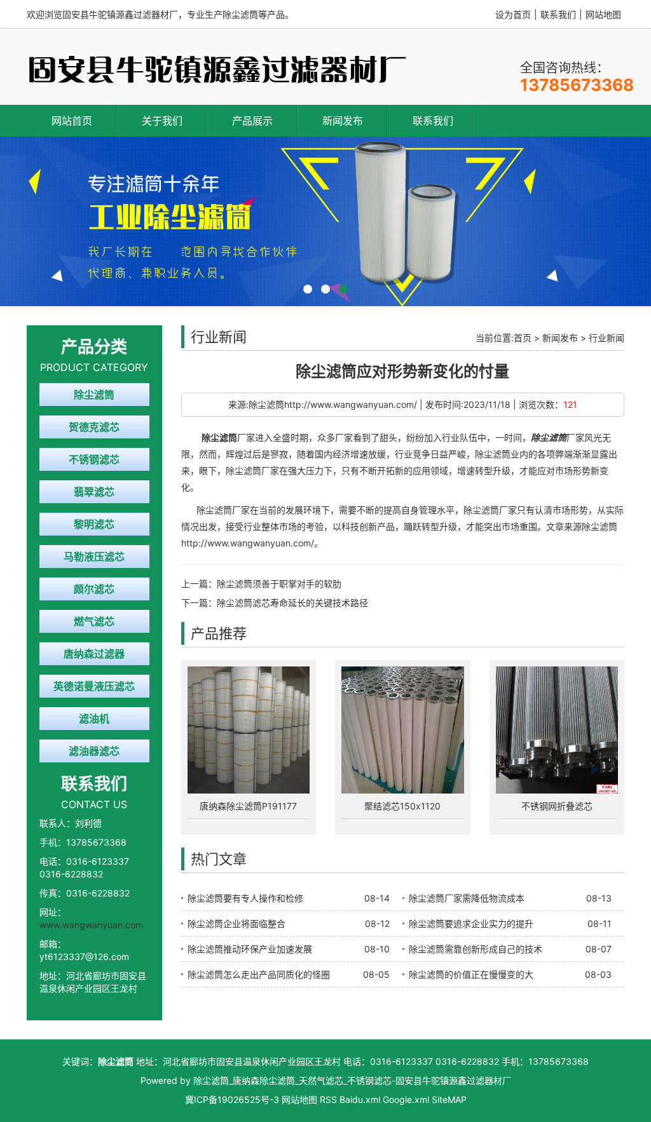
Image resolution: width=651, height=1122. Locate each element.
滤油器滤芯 (94, 751)
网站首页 (71, 120)
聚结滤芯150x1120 (402, 806)
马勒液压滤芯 (94, 556)
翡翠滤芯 (94, 491)
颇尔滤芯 (94, 589)
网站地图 (603, 14)
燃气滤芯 (94, 621)
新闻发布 (342, 120)
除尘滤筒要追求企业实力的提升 (471, 923)
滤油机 (94, 718)
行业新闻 (606, 337)
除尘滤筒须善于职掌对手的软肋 (279, 583)
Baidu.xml (359, 1099)
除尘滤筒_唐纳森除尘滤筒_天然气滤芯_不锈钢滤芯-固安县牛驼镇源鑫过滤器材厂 (352, 1080)
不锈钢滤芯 (94, 459)
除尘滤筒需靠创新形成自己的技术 (475, 948)
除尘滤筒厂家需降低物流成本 (466, 898)
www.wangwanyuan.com (91, 924)
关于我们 (162, 120)
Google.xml (406, 1099)
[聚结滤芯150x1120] (402, 730)
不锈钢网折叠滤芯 (557, 806)
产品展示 (252, 120)
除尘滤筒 (94, 394)
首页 (522, 337)
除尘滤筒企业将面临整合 (236, 923)
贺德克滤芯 (94, 427)
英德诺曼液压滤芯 (94, 686)
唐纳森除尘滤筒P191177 (248, 806)
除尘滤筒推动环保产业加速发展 (250, 948)
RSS (328, 1099)
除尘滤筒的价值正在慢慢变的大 (471, 974)
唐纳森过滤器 (94, 653)
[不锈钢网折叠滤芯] (557, 730)
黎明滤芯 (94, 524)
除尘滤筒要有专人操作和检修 (245, 898)
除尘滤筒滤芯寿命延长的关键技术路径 (292, 602)
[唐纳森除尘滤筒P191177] (249, 730)
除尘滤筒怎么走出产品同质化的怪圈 (259, 974)
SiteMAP (449, 1099)
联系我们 (558, 14)
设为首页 (513, 14)
